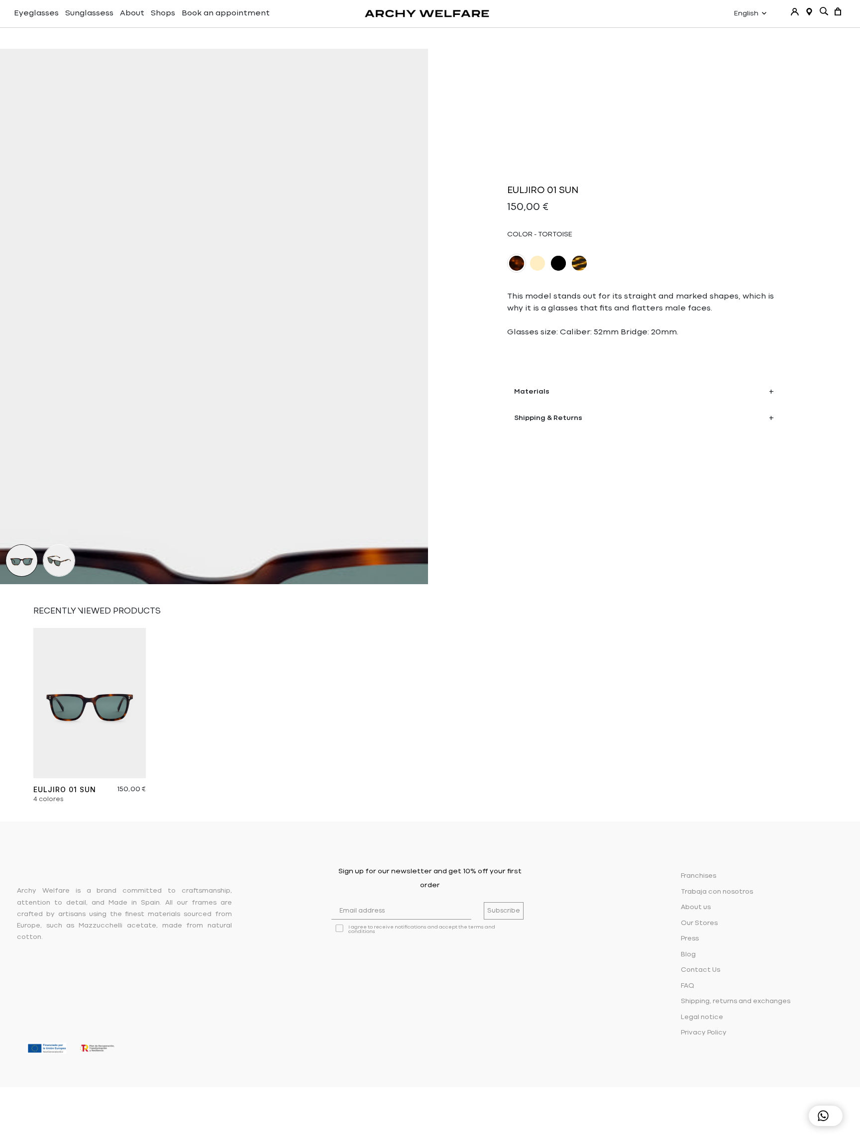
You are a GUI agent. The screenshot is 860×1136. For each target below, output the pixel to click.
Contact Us (700, 970)
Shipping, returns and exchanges (735, 1001)
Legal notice (702, 1017)
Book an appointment (226, 13)
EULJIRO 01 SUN (64, 789)
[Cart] (838, 11)
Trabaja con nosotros (717, 892)
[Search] (824, 11)
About (132, 13)
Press (690, 938)
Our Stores (699, 923)
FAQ (687, 986)
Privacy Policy (704, 1032)
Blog (688, 954)
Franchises (698, 876)
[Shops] (809, 11)
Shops (163, 13)
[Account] (795, 11)
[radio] (516, 263)
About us (696, 907)
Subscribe (503, 911)
